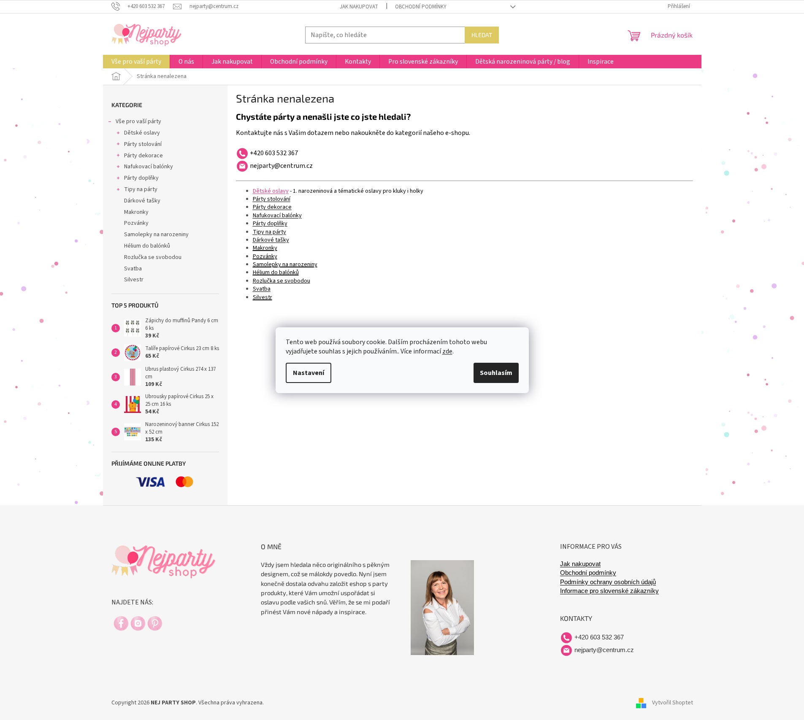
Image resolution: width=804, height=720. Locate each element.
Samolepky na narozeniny (156, 234)
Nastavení (308, 373)
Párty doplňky (141, 178)
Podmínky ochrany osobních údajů (608, 582)
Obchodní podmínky (421, 7)
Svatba (133, 268)
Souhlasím (496, 373)
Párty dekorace (143, 155)
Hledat (481, 34)
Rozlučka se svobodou (152, 257)
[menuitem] (136, 61)
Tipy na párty (140, 189)
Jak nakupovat (359, 7)
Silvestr (133, 279)
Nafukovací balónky (148, 166)
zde (447, 351)
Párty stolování (143, 144)
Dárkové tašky (142, 201)
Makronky (136, 212)
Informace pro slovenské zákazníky (609, 591)
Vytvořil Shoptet (672, 702)
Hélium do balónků (147, 246)
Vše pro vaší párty (138, 121)
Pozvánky (136, 223)
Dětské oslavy (142, 133)
